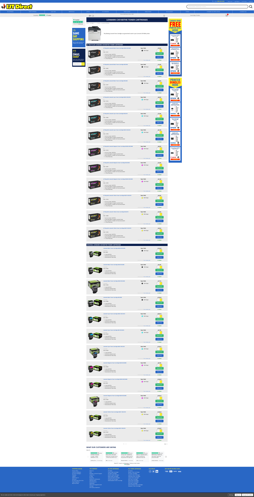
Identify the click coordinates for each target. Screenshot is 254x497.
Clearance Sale (243, 11)
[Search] (251, 6)
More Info (159, 57)
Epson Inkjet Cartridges (113, 476)
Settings (231, 495)
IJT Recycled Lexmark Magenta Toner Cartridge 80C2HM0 (116, 162)
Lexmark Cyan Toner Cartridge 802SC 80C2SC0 (114, 346)
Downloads (91, 483)
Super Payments (75, 482)
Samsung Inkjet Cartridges (114, 477)
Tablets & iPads (127, 11)
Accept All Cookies (247, 495)
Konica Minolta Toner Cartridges (135, 484)
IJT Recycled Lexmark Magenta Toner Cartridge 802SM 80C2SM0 (118, 179)
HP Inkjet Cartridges (112, 473)
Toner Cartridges (32, 11)
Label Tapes (53, 11)
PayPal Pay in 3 (75, 477)
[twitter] (153, 471)
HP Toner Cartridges (132, 473)
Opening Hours (92, 480)
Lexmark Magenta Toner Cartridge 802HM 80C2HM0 (115, 379)
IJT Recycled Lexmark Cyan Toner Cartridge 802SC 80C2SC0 (116, 130)
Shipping (74, 475)
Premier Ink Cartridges (113, 479)
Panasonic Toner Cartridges (134, 486)
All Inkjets (110, 470)
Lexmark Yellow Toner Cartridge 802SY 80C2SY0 (114, 428)
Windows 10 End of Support (95, 473)
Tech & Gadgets (169, 11)
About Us (91, 470)
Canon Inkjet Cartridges (113, 472)
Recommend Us (93, 482)
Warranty (74, 479)
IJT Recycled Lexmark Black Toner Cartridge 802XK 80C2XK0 (117, 48)
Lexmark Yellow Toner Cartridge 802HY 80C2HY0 (114, 412)
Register (238, 1)
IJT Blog (91, 476)
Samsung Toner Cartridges (134, 476)
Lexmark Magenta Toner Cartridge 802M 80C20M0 (114, 363)
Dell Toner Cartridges (133, 479)
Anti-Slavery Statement (94, 487)
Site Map (91, 486)
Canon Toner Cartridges (133, 477)
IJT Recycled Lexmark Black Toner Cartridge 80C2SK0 (115, 80)
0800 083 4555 (219, 1)
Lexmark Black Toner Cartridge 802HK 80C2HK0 (114, 248)
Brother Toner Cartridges (134, 472)
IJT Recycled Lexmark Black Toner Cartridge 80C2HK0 (115, 64)
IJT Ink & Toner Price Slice (77, 480)
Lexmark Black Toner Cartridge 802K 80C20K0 (113, 264)
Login (235, 1)
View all (88, 450)
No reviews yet (147, 60)
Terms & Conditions (76, 472)
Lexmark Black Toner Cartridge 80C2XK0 (112, 297)
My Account (230, 1)
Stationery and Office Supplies (213, 11)
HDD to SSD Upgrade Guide (95, 484)
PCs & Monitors (105, 11)
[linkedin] (157, 471)
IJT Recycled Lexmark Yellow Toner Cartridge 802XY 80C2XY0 (117, 195)
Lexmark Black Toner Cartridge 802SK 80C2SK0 (114, 281)
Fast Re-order (244, 1)
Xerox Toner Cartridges (133, 480)
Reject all (238, 495)
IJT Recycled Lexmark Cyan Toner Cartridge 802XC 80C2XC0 (117, 97)
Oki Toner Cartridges (133, 483)
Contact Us (251, 1)
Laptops (88, 11)
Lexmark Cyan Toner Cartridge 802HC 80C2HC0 (114, 313)
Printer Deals (72, 11)
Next (165, 444)
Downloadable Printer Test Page (115, 480)
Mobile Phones (148, 11)
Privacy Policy (75, 470)
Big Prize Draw (75, 483)
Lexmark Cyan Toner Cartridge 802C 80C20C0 (113, 330)
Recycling (91, 477)
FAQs (90, 472)
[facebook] (150, 471)
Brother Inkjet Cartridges (113, 475)
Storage (187, 11)
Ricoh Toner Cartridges (133, 482)
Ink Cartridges (10, 11)
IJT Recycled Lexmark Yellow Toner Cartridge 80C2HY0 (115, 211)
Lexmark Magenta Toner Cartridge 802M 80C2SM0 (114, 395)
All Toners (130, 470)
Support (74, 476)
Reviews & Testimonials (94, 479)
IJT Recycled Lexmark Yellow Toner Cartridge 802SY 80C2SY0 (117, 228)
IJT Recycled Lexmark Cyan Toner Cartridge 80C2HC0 (115, 113)
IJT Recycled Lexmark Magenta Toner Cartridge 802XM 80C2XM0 (118, 146)
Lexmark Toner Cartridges (134, 475)
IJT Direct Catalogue (76, 473)
